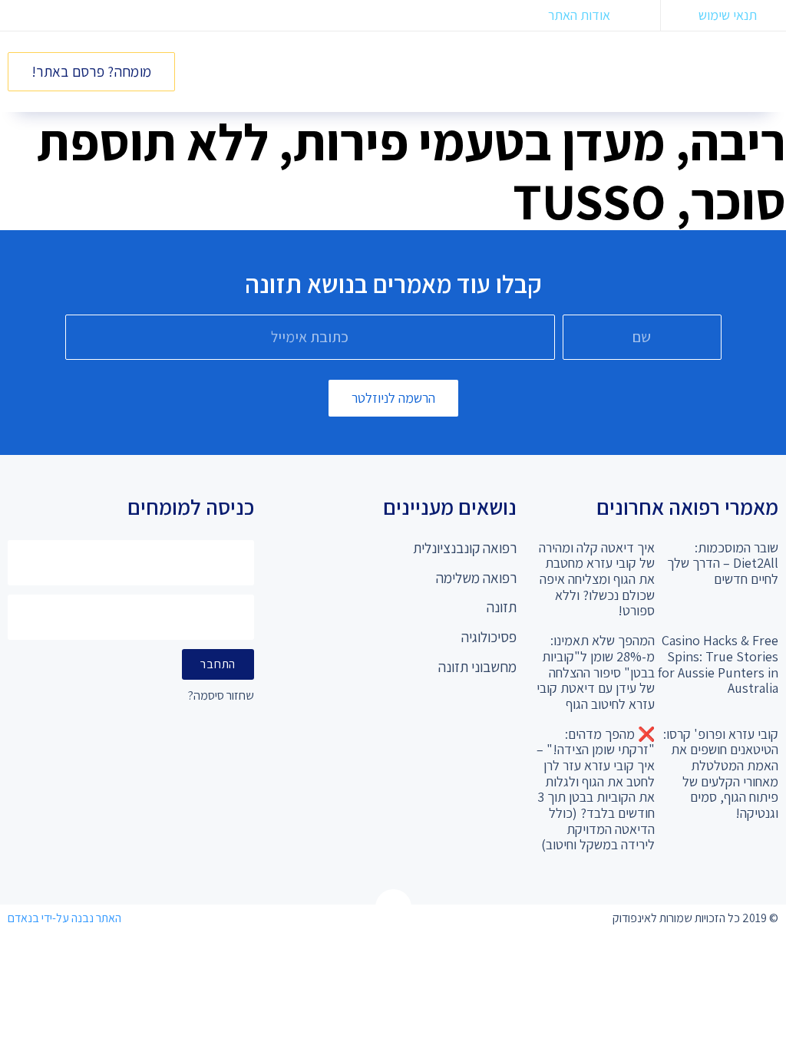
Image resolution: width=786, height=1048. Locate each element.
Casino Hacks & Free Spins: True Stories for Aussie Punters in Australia (718, 664)
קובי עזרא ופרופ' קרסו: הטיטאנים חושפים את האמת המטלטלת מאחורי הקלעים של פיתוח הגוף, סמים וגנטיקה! (720, 773)
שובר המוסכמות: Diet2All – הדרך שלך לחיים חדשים (722, 563)
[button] (565, 68)
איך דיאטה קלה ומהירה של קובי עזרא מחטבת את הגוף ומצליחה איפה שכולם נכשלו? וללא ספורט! (597, 579)
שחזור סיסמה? (221, 696)
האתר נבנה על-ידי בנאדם (64, 918)
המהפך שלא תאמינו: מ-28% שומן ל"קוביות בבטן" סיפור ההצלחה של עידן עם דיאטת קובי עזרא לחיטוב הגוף (596, 672)
